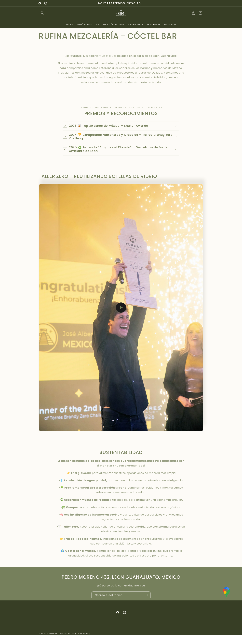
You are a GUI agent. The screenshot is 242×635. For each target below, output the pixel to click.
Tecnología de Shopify (79, 633)
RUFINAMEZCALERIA (57, 633)
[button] (42, 13)
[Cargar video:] (121, 307)
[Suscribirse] (146, 595)
